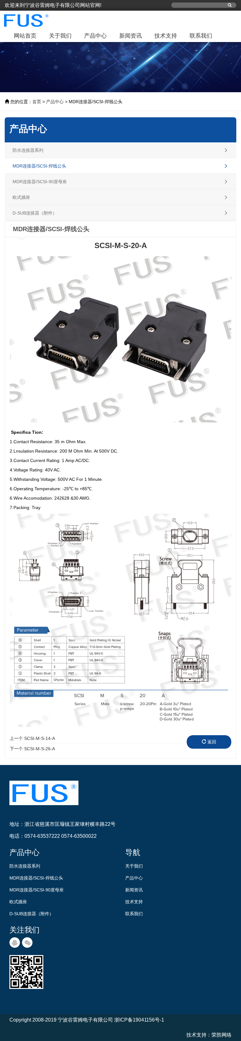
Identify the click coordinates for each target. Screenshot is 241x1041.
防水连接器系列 (24, 865)
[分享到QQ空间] (14, 942)
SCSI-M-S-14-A (32, 738)
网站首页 (25, 36)
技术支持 (165, 36)
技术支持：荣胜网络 (209, 1035)
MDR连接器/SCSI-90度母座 (36, 889)
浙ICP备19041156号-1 (139, 1019)
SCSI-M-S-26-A (32, 748)
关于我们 (60, 36)
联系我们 (201, 36)
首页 (36, 101)
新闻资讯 (130, 36)
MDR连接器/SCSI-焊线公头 (36, 877)
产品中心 (95, 36)
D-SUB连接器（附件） (31, 913)
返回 (211, 741)
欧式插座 (18, 901)
